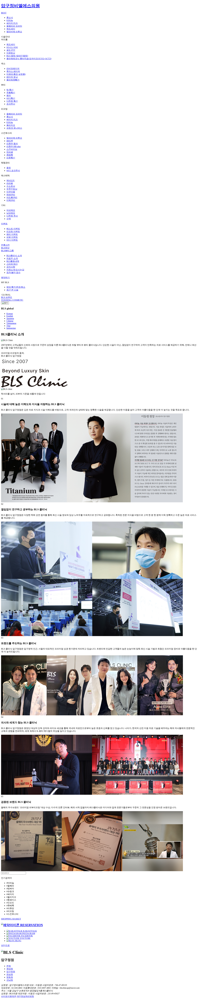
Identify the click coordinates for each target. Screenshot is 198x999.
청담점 (9, 969)
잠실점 (9, 974)
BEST (3, 13)
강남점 (9, 980)
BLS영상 (5, 248)
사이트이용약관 (8, 996)
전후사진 (5, 245)
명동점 (9, 977)
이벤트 (4, 224)
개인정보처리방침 (25, 996)
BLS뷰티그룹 (7, 250)
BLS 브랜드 (6, 297)
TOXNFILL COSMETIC (12, 300)
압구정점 (10, 971)
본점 (8, 966)
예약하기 (5, 277)
